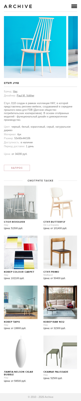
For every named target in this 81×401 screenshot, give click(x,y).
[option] (35, 47)
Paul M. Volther (25, 95)
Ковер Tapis (12, 322)
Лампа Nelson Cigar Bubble (18, 373)
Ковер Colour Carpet (19, 272)
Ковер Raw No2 (53, 322)
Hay (15, 91)
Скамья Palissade (55, 372)
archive (18, 6)
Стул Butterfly (54, 222)
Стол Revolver (14, 222)
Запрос (17, 168)
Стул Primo (51, 272)
